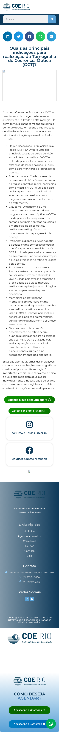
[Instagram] (27, 599)
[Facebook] (32, 599)
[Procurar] (52, 19)
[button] (7, 36)
